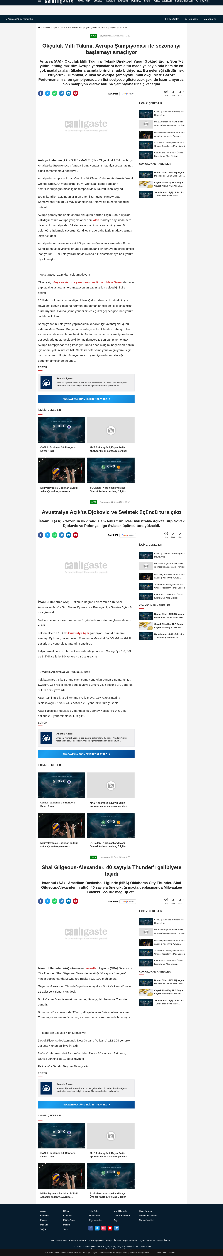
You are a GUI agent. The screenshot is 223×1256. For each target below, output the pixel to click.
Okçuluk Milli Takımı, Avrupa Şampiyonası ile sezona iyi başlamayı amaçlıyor (94, 27)
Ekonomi (44, 1216)
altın (96, 220)
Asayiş (43, 1211)
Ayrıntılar (161, 1253)
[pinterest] (75, 93)
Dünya (66, 1211)
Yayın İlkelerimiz (130, 1240)
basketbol (91, 968)
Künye (109, 1240)
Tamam (172, 1253)
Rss (52, 1240)
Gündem (67, 1216)
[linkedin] (68, 93)
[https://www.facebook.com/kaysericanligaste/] (90, 1228)
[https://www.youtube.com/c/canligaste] (110, 1228)
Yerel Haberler (121, 1211)
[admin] (116, 1228)
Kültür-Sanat (69, 1220)
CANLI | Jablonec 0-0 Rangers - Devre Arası (58, 449)
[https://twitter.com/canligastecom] (97, 1228)
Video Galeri (172, 19)
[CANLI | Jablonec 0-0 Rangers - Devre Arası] (61, 430)
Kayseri (43, 1220)
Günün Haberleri (122, 1216)
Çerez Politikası (147, 1240)
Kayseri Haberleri (77, 1240)
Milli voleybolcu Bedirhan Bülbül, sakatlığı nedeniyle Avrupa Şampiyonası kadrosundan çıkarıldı (60, 490)
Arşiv (116, 1220)
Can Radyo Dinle (96, 1240)
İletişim (117, 1240)
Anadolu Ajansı (64, 378)
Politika (66, 1225)
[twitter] (47, 93)
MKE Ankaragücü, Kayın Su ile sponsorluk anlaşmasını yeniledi (108, 449)
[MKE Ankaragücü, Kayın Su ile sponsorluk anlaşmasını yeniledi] (110, 430)
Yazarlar (211, 19)
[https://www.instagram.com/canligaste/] (103, 1228)
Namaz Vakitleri (146, 1220)
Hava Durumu (145, 1211)
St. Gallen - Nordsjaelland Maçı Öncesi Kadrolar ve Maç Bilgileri (108, 489)
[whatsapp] (54, 93)
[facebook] (40, 93)
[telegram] (61, 93)
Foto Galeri (193, 19)
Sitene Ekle (61, 1240)
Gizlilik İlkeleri (163, 1240)
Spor (55, 27)
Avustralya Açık (78, 633)
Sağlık (43, 1229)
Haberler (46, 27)
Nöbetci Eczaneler (148, 1216)
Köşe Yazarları (95, 1220)
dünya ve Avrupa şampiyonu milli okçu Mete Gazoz (87, 282)
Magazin (44, 1225)
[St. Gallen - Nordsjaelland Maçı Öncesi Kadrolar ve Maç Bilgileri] (110, 470)
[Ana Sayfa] (39, 27)
